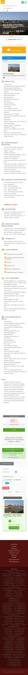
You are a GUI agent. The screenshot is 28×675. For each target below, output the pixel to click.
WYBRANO (13, 527)
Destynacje (14, 548)
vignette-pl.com (8, 621)
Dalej (13, 429)
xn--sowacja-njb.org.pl (14, 659)
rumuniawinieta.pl (7, 608)
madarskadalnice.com (14, 600)
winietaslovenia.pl (19, 646)
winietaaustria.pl (17, 634)
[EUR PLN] (22, 491)
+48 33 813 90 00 (10, 6)
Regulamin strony (14, 553)
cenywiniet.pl (18, 577)
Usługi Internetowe (14, 559)
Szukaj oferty (14, 544)
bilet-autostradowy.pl (14, 572)
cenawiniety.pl (10, 577)
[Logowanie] (7, 10)
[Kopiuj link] (4, 77)
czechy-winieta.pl (20, 579)
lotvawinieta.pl (9, 597)
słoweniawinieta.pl (20, 616)
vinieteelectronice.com (9, 628)
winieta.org (9, 634)
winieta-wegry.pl (8, 633)
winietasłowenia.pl (20, 649)
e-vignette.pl (19, 583)
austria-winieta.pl (8, 570)
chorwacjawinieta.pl (8, 579)
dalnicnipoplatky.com (8, 582)
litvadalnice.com (17, 592)
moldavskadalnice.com (14, 602)
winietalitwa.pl (19, 641)
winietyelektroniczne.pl (8, 654)
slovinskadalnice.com (8, 611)
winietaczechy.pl (20, 639)
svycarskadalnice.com (14, 615)
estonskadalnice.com (10, 590)
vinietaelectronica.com (14, 626)
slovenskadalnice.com (19, 610)
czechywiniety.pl (19, 580)
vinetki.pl (23, 624)
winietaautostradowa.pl (8, 638)
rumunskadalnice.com (20, 608)
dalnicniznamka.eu (20, 582)
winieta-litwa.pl (8, 631)
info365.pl (8, 592)
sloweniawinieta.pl (19, 613)
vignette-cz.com (19, 620)
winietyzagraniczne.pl (19, 656)
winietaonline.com (9, 644)
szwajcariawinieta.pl (8, 616)
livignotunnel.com (18, 595)
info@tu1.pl (8, 8)
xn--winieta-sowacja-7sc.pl (14, 664)
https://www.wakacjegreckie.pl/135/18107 (14, 75)
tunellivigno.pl (9, 618)
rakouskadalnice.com (19, 606)
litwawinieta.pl (19, 593)
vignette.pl (5, 624)
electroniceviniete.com (8, 588)
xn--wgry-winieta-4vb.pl (14, 662)
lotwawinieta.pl (19, 597)
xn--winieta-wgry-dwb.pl (14, 665)
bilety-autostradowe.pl (8, 574)
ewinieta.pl (20, 590)
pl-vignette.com (20, 605)
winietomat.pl (19, 651)
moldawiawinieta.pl (8, 603)
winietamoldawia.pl (19, 642)
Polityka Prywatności (14, 550)
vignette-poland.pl (19, 621)
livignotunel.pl (8, 595)
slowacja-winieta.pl (20, 611)
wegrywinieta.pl (21, 628)
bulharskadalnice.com (19, 575)
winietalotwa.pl (8, 642)
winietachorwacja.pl (9, 639)
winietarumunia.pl (8, 646)
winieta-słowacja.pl (19, 631)
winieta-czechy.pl (19, 629)
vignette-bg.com (8, 620)
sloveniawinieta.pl (7, 610)
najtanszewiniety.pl (20, 603)
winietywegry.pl (7, 656)
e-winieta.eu (6, 585)
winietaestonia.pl (9, 641)
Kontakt (14, 557)
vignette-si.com (19, 623)
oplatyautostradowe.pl (9, 605)
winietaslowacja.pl (8, 647)
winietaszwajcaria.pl (8, 649)
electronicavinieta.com (14, 587)
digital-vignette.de (10, 583)
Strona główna (11, 36)
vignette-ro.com (9, 623)
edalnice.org (14, 585)
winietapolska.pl (19, 644)
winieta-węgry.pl (19, 633)
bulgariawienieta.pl (21, 574)
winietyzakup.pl (9, 657)
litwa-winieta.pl (9, 593)
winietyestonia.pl (21, 654)
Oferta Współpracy (14, 561)
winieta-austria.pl (8, 629)
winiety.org (8, 652)
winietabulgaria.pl (21, 638)
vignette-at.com (18, 618)
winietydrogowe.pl (18, 652)
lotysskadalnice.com (14, 598)
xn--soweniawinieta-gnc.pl (14, 661)
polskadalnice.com (8, 606)
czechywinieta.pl (8, 580)
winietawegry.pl (9, 651)
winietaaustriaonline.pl (14, 636)
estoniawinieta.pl (21, 588)
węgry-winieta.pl (19, 657)
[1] (18, 521)
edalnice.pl (22, 585)
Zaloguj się (14, 555)
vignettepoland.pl (14, 624)
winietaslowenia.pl (19, 647)
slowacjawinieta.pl (8, 613)
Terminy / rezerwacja (16, 51)
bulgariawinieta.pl (7, 575)
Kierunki (14, 546)
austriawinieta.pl (19, 570)
